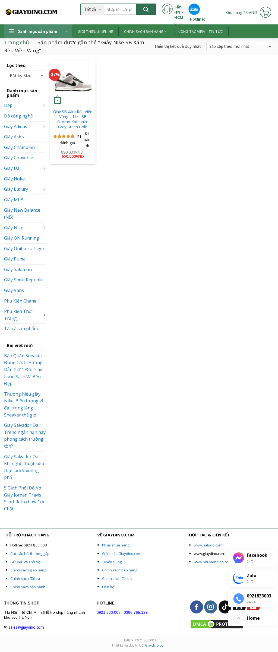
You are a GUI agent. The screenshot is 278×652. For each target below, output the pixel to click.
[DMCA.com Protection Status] (216, 623)
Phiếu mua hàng (115, 545)
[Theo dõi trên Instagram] (210, 606)
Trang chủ (16, 42)
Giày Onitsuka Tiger (24, 248)
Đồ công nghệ (18, 116)
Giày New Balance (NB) (22, 213)
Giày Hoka (14, 179)
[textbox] (24, 76)
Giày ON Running (21, 238)
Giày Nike (13, 227)
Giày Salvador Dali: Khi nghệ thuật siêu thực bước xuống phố (24, 466)
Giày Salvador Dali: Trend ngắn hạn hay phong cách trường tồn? (25, 435)
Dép (8, 105)
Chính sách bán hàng (119, 570)
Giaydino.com (155, 645)
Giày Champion (19, 147)
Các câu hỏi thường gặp (29, 553)
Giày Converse (18, 158)
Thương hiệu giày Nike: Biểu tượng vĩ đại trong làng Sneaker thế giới (23, 404)
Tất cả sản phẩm (21, 329)
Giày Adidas (15, 126)
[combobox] (25, 75)
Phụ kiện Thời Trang (18, 314)
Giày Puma (15, 259)
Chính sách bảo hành (27, 586)
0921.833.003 (109, 612)
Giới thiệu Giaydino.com (121, 553)
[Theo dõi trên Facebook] (196, 606)
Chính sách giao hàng (28, 570)
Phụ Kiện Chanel (20, 301)
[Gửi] (146, 9)
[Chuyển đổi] (44, 105)
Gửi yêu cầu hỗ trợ (25, 561)
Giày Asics (14, 137)
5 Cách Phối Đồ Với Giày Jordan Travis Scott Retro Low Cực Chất (24, 498)
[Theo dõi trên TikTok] (225, 606)
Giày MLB (13, 200)
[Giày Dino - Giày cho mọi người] (31, 12)
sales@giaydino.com (26, 627)
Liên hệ (108, 586)
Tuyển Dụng (112, 561)
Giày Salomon (18, 269)
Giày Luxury (16, 189)
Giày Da (12, 168)
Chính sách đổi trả (25, 578)
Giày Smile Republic (23, 280)
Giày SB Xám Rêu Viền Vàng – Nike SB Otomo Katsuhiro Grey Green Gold (72, 119)
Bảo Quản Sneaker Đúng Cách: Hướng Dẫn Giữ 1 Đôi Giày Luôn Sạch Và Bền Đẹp (23, 369)
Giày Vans (14, 290)
